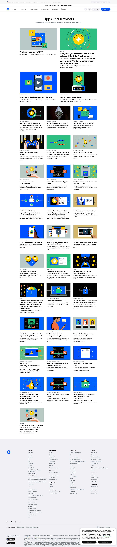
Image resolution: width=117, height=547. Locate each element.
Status (92, 470)
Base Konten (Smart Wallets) (77, 461)
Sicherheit (30, 463)
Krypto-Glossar (32, 502)
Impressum (31, 484)
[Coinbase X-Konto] (7, 522)
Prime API (72, 491)
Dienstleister (31, 467)
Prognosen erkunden (54, 467)
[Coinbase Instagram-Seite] (15, 522)
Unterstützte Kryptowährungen (99, 467)
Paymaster (73, 470)
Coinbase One (52, 457)
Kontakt (93, 454)
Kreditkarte (52, 461)
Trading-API (73, 467)
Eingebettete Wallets (76, 459)
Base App (51, 454)
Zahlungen (52, 477)
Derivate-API (73, 493)
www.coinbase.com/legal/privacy (31, 536)
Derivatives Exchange (55, 491)
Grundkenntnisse (32, 497)
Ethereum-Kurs (95, 477)
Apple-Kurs (94, 488)
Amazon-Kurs (94, 493)
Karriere (30, 454)
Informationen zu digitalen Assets (37, 481)
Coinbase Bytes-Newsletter (35, 495)
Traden (51, 452)
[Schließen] (113, 530)
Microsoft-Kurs (95, 491)
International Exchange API (77, 489)
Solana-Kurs (94, 479)
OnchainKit (73, 472)
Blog (29, 459)
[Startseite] (7, 9)
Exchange (51, 488)
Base (71, 454)
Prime (50, 484)
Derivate (51, 465)
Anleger (30, 465)
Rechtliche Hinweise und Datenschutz (34, 470)
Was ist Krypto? (32, 508)
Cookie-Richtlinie (32, 473)
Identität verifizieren (96, 459)
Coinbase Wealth (53, 459)
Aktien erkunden (32, 491)
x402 (71, 465)
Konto (92, 465)
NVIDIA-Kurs (94, 486)
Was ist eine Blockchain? (34, 510)
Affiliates (30, 457)
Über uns (30, 452)
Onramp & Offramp (75, 463)
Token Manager (53, 479)
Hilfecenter (94, 452)
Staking (51, 486)
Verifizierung (73, 476)
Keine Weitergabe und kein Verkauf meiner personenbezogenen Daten (37, 478)
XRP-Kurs (93, 481)
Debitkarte (52, 463)
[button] (23, 9)
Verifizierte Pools (53, 493)
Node (71, 478)
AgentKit (72, 480)
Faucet (72, 485)
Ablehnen (89, 542)
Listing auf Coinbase (54, 473)
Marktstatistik (31, 493)
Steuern (30, 517)
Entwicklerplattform (75, 452)
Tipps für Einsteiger (33, 499)
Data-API (72, 474)
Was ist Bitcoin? (32, 506)
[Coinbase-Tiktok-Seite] (20, 522)
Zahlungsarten (95, 463)
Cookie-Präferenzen (33, 475)
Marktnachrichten (32, 504)
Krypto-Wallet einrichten (34, 512)
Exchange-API (73, 487)
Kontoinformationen (96, 461)
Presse (30, 461)
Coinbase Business (54, 475)
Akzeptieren (105, 542)
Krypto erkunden (32, 489)
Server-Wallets (74, 457)
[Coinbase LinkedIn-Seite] (11, 522)
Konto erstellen (95, 457)
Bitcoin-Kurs (94, 475)
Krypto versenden (32, 515)
